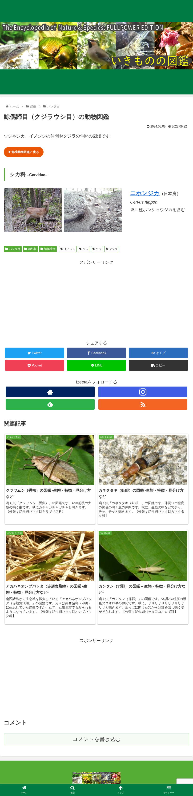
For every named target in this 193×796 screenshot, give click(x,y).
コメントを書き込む (96, 739)
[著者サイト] (50, 392)
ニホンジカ (145, 193)
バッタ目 (14, 249)
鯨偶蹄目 (49, 249)
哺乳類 (32, 249)
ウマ (99, 249)
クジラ (113, 249)
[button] (178, 538)
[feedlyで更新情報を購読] (50, 404)
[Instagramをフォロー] (142, 392)
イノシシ (69, 249)
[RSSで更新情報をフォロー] (142, 404)
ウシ (85, 249)
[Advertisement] (96, 299)
